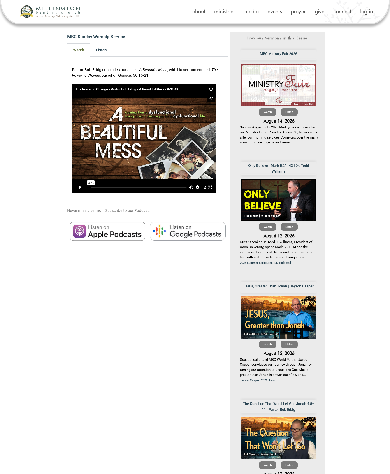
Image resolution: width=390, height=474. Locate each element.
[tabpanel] (147, 130)
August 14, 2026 (279, 121)
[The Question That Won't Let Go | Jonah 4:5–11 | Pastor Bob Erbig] (278, 438)
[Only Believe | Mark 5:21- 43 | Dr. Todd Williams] (278, 200)
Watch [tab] (78, 50)
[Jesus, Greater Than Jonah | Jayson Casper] (278, 317)
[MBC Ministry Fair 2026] (278, 85)
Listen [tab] (101, 50)
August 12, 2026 (279, 236)
